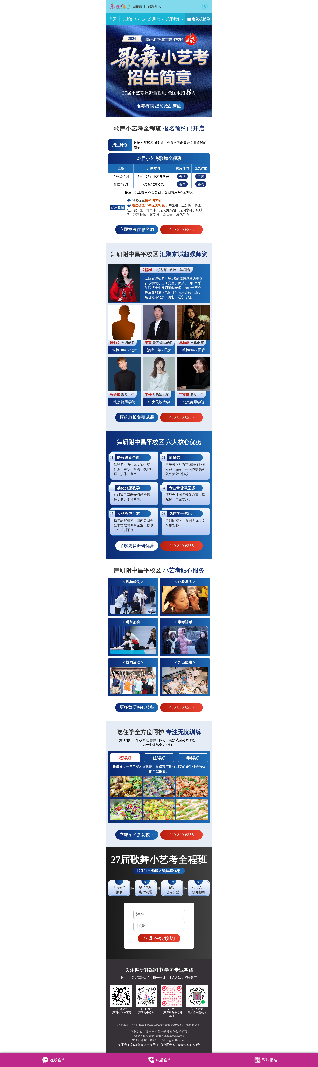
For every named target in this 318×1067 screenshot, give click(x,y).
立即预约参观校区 (137, 834)
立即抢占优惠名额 (137, 229)
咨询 (182, 176)
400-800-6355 (181, 229)
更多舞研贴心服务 (137, 707)
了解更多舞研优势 (137, 545)
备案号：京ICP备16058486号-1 (138, 1044)
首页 (113, 19)
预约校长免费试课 (137, 417)
